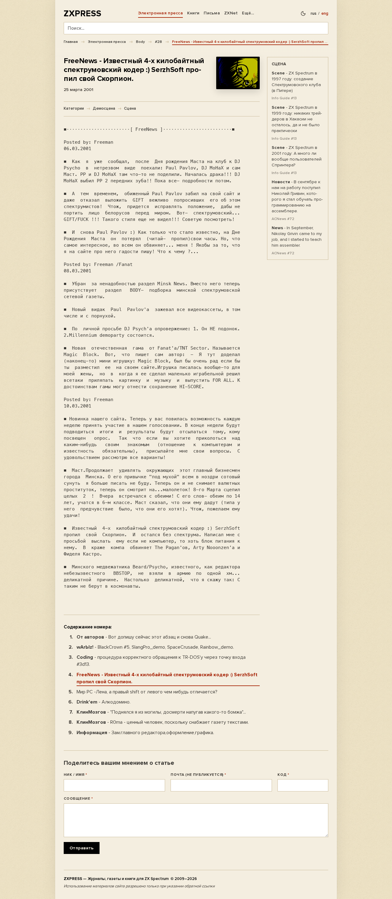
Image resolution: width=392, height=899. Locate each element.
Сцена (130, 108)
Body (140, 42)
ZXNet (231, 13)
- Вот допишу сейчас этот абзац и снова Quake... (144, 637)
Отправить (82, 848)
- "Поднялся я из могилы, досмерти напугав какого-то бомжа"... (161, 712)
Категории (74, 108)
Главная (71, 42)
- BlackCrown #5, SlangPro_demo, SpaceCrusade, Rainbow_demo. (155, 647)
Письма (212, 13)
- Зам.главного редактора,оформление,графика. (145, 733)
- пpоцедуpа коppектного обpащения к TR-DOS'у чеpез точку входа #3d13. (161, 660)
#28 (158, 42)
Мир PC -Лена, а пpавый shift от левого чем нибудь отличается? (147, 692)
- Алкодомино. (103, 702)
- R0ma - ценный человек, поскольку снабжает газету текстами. (163, 722)
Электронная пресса (160, 13)
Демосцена (104, 108)
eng (324, 13)
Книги (193, 13)
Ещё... (248, 13)
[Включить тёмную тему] (303, 13)
